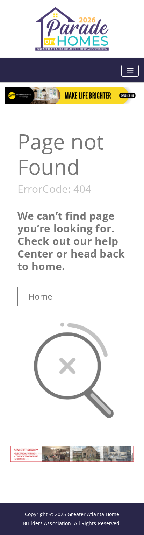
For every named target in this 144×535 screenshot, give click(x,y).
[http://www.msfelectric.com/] (72, 453)
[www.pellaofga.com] (72, 95)
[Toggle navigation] (130, 71)
